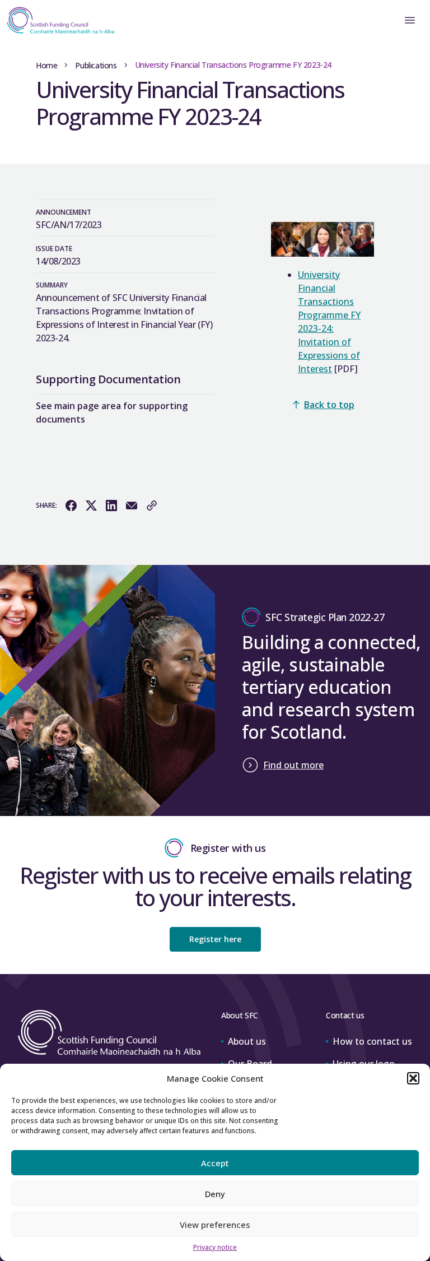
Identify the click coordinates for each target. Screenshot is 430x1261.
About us (247, 1041)
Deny (215, 1193)
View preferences (215, 1224)
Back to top (329, 404)
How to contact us (372, 1041)
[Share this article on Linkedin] (111, 505)
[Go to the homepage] (57, 20)
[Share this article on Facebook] (71, 505)
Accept (215, 1163)
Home (46, 65)
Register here (215, 939)
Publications (95, 65)
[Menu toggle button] (410, 20)
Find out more (293, 765)
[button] (413, 1078)
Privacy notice (215, 1247)
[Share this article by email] (131, 505)
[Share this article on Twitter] (91, 505)
